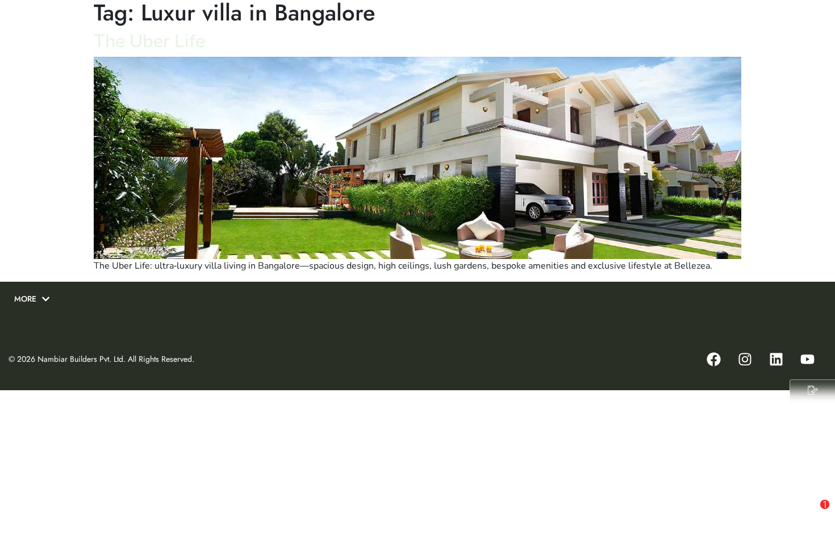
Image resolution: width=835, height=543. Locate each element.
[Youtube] (807, 359)
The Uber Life (149, 41)
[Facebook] (713, 359)
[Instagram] (744, 359)
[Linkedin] (776, 359)
